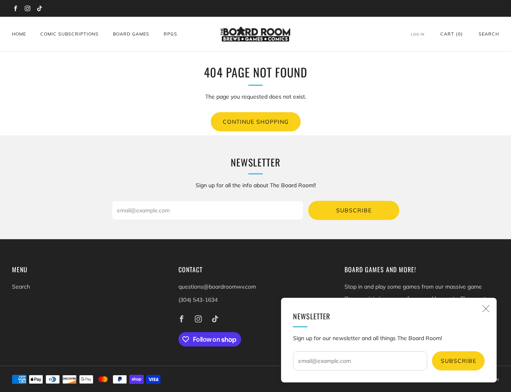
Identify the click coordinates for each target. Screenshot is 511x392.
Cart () (451, 34)
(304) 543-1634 (198, 299)
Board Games (131, 34)
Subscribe (458, 360)
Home (19, 34)
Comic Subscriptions (69, 34)
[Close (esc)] (486, 308)
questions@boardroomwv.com (217, 286)
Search (489, 34)
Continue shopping (256, 121)
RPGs (170, 34)
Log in (418, 34)
